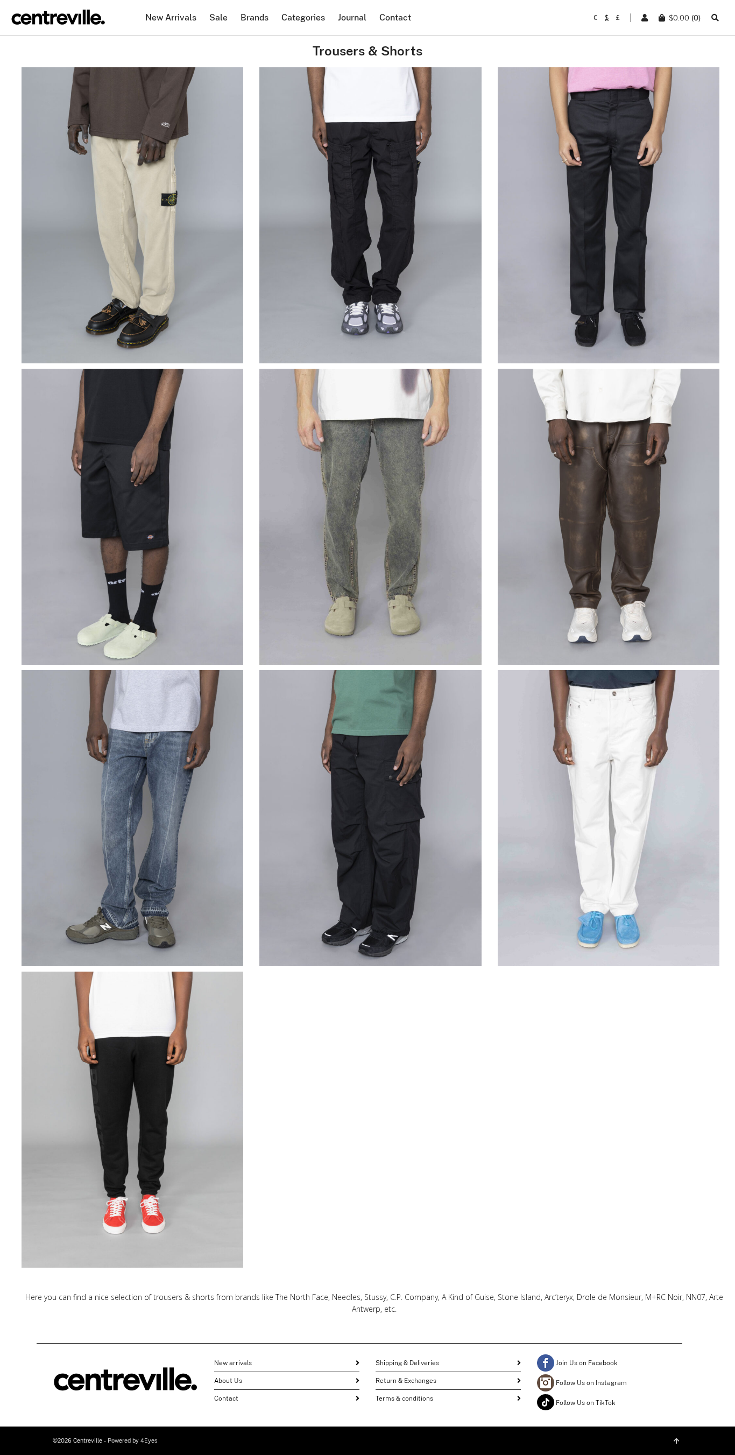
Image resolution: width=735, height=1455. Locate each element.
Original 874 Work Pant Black (608, 220)
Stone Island (132, 189)
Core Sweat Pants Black (132, 1124)
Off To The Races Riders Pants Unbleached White (608, 823)
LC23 (608, 491)
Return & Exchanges (406, 1380)
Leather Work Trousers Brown (608, 521)
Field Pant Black (370, 823)
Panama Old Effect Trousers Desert (132, 220)
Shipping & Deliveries (407, 1363)
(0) (685, 18)
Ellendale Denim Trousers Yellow (370, 521)
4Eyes (149, 1441)
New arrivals (233, 1363)
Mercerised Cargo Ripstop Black (370, 220)
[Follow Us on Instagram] (545, 1382)
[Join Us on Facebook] (545, 1363)
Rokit (132, 1094)
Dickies (608, 189)
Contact (226, 1398)
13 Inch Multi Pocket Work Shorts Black (132, 521)
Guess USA (132, 792)
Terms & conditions (404, 1398)
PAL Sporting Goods (608, 786)
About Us (228, 1380)
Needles (370, 799)
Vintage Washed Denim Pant (132, 823)
